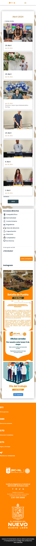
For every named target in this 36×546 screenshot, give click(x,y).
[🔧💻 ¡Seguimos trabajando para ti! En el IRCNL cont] (18, 315)
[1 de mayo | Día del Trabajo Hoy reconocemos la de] (18, 377)
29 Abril (8, 45)
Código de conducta (23, 541)
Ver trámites (18, 542)
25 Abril (8, 133)
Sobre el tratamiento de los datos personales (18, 539)
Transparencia (10, 541)
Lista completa (26, 259)
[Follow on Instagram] (16, 489)
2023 (13, 201)
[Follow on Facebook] (12, 489)
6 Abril (7, 162)
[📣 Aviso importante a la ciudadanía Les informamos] (18, 346)
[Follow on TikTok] (19, 489)
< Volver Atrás (9, 21)
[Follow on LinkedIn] (23, 489)
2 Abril (7, 190)
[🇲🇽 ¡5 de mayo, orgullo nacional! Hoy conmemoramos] (18, 285)
